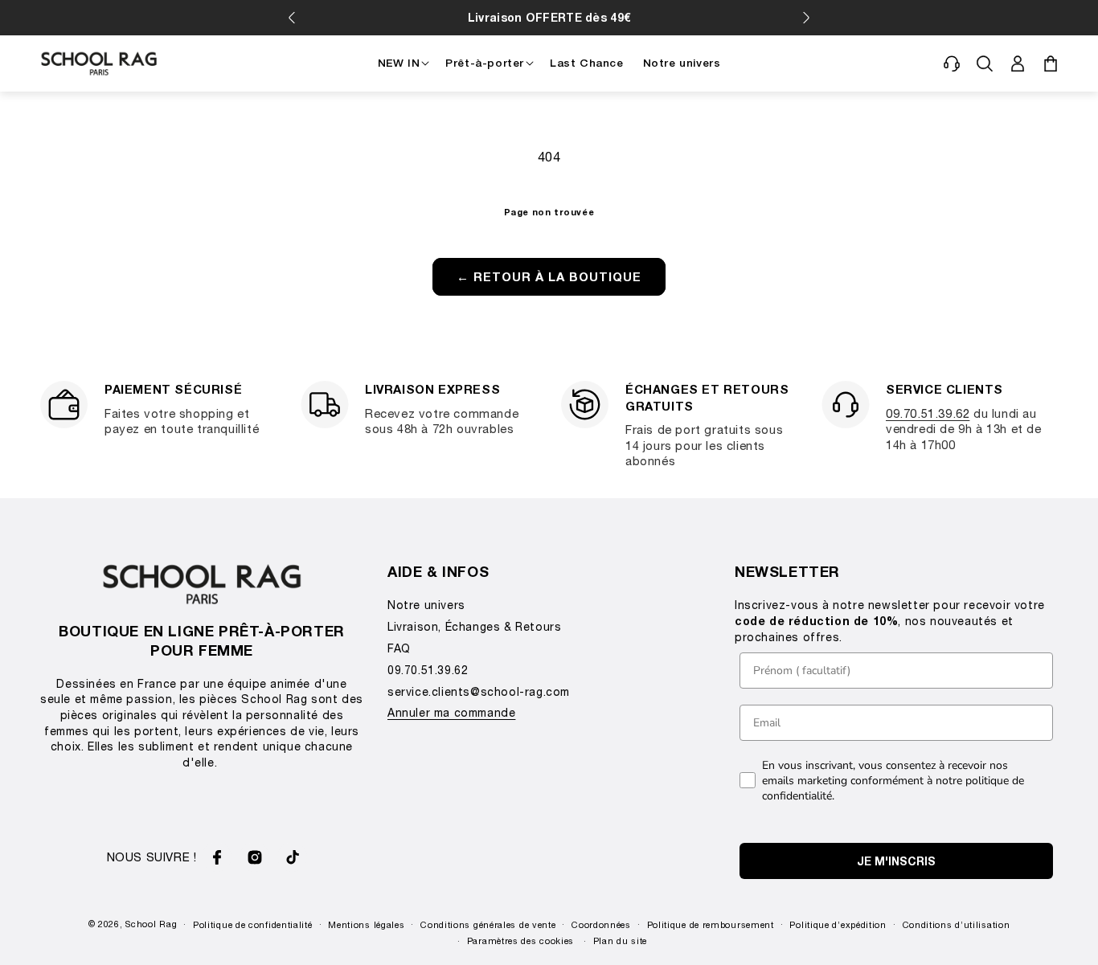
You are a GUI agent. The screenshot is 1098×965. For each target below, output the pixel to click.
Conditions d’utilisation (956, 924)
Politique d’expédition (837, 924)
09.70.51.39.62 (927, 413)
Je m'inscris (896, 861)
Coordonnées (601, 924)
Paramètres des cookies (520, 940)
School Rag (151, 923)
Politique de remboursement (710, 924)
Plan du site (620, 940)
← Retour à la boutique (549, 276)
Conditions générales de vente (487, 924)
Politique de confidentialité (253, 924)
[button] (952, 63)
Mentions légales (366, 924)
